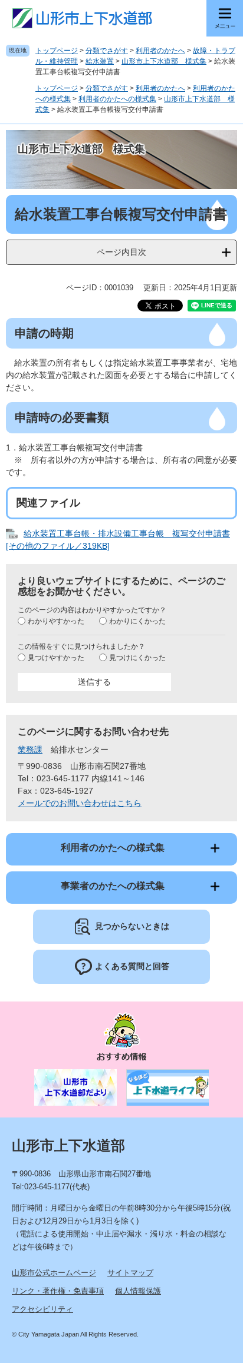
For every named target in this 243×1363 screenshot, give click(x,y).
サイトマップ (130, 1272)
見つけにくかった (137, 658)
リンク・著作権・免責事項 (58, 1290)
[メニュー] (224, 18)
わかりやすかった (56, 621)
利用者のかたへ (160, 51)
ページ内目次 (121, 252)
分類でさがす (107, 51)
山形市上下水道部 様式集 (163, 61)
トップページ (56, 51)
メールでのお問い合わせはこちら (80, 803)
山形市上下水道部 (68, 1145)
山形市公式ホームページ (54, 1272)
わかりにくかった (137, 621)
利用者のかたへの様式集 (117, 99)
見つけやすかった (56, 658)
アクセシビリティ (42, 1309)
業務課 (30, 749)
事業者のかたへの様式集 (113, 886)
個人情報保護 (138, 1290)
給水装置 (100, 61)
